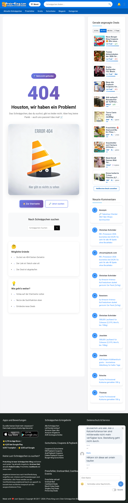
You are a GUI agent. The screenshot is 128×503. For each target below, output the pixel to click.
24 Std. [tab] (103, 30)
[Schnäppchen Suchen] (57, 228)
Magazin (62, 11)
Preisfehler (29, 11)
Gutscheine (50, 11)
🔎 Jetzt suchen (56, 204)
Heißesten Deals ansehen (106, 188)
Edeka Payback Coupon (54, 455)
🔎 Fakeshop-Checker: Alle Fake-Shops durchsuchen (108, 217)
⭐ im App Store (11, 441)
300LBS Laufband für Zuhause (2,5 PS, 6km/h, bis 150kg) (109, 322)
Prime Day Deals (51, 491)
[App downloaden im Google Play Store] (29, 434)
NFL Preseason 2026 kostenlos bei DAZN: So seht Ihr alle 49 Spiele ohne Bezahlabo (109, 238)
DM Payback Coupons (53, 451)
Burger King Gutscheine (54, 458)
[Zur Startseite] (15, 4)
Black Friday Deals (52, 486)
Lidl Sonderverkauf (52, 428)
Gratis (40, 11)
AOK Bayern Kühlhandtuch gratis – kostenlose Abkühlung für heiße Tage (110, 362)
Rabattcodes (14, 467)
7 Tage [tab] (116, 30)
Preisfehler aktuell (52, 479)
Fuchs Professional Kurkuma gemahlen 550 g (109, 381)
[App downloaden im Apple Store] (11, 434)
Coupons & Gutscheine (54, 449)
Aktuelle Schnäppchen (13, 11)
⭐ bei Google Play (13, 445)
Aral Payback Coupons (54, 453)
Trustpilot (9, 448)
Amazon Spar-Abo (52, 430)
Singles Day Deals (52, 488)
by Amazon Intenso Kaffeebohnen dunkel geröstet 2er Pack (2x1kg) (109, 282)
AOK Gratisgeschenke (53, 435)
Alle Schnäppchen (52, 426)
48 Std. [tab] (109, 30)
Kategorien (73, 11)
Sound (120, 490)
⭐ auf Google (26, 448)
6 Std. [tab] (96, 30)
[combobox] (78, 4)
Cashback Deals (51, 484)
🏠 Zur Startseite (31, 204)
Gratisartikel (35, 464)
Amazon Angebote (52, 433)
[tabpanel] (106, 109)
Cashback (33, 467)
